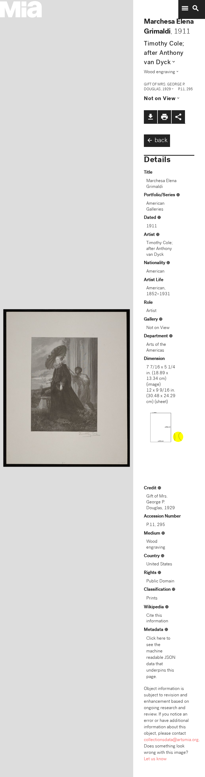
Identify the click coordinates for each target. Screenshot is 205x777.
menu (185, 8)
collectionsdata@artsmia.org (171, 740)
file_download (151, 117)
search (196, 8)
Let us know (155, 759)
